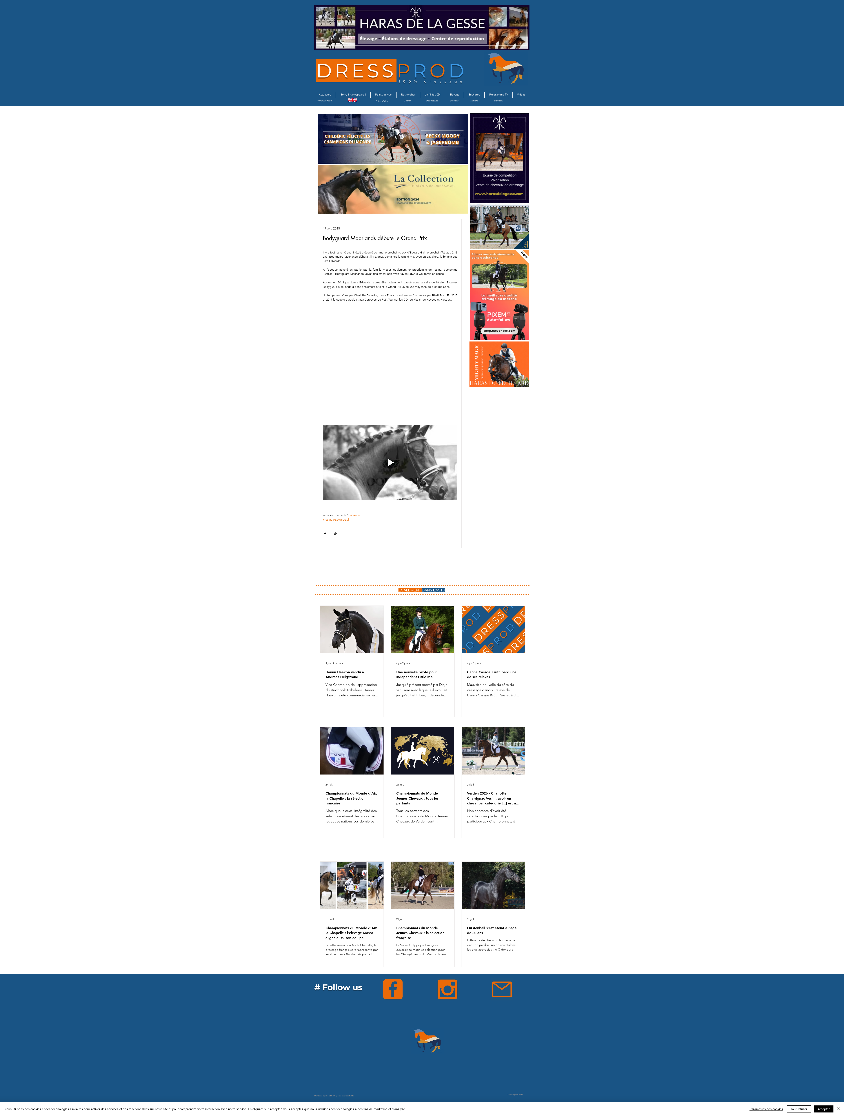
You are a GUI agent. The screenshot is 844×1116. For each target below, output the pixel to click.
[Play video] (390, 462)
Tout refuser (798, 1109)
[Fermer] (838, 1108)
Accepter (823, 1109)
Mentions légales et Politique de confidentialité (334, 1096)
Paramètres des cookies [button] (766, 1109)
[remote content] (390, 363)
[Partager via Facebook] (325, 533)
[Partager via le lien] (336, 533)
